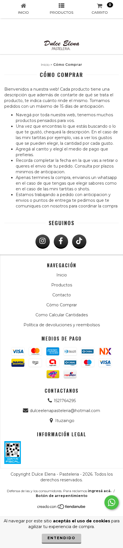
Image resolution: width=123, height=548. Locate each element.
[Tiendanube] (62, 508)
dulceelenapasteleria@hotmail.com (65, 410)
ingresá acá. (99, 491)
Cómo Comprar (61, 304)
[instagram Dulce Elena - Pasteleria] (42, 242)
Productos (61, 285)
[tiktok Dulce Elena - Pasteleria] (79, 242)
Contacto (61, 295)
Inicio (45, 64)
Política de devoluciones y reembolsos (61, 324)
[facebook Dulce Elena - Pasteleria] (61, 242)
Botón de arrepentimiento (62, 496)
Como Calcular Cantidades (61, 314)
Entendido (61, 538)
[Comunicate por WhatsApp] (111, 502)
